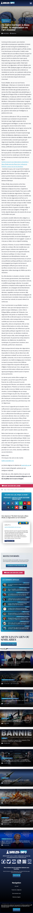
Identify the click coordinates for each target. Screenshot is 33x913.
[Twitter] (9, 862)
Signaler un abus (10, 541)
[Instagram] (24, 862)
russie (15, 489)
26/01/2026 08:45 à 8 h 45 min (13, 527)
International (6, 21)
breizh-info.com (25, 465)
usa (24, 489)
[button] (30, 3)
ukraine (20, 489)
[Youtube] (14, 862)
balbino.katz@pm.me (8, 461)
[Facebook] (3, 862)
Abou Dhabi (10, 489)
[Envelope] (29, 862)
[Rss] (19, 862)
